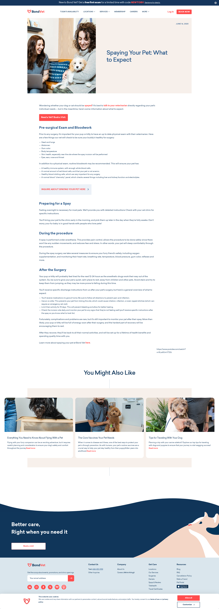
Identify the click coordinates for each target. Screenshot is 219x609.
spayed (88, 106)
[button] (94, 11)
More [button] (144, 12)
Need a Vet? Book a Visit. (53, 117)
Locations (152, 569)
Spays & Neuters (155, 582)
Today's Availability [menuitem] (69, 12)
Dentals (152, 579)
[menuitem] (69, 12)
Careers (125, 573)
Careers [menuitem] (134, 12)
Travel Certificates (156, 589)
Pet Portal (180, 582)
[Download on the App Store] (182, 588)
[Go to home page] (35, 11)
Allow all (188, 598)
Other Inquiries (94, 573)
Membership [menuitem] (119, 12)
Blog (178, 569)
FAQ (178, 573)
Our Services (153, 573)
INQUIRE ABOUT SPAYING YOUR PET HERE (63, 190)
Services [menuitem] (104, 12)
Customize (187, 605)
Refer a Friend (182, 579)
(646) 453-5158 (97, 569)
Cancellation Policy (184, 576)
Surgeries (152, 576)
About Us (120, 569)
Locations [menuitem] (88, 12)
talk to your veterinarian (115, 106)
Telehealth (153, 586)
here (88, 343)
